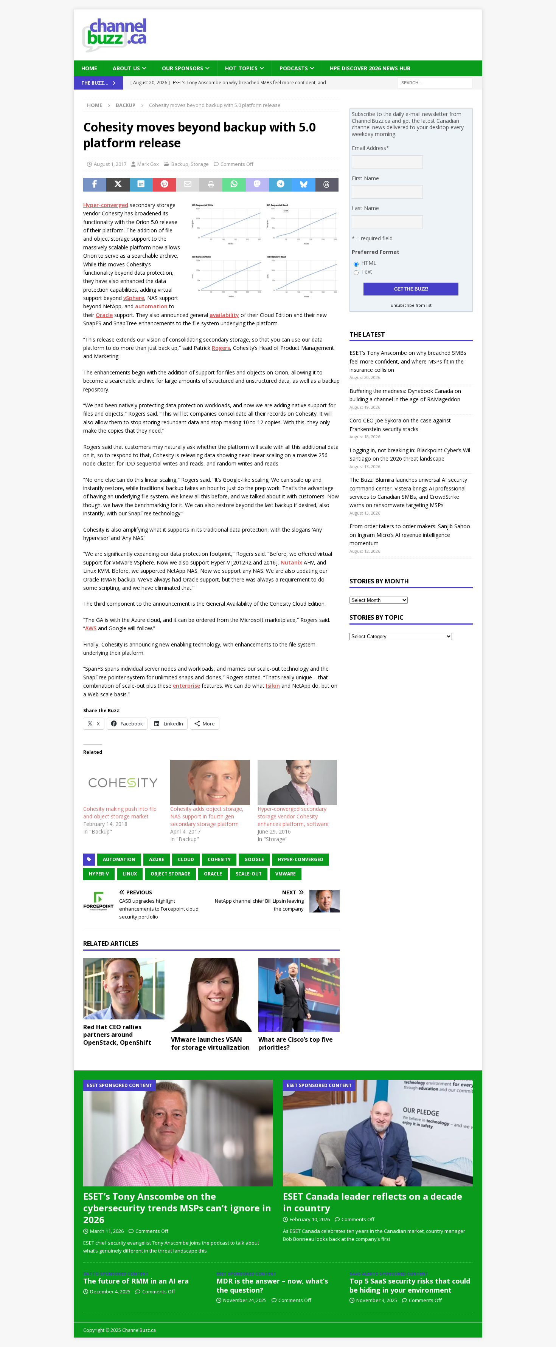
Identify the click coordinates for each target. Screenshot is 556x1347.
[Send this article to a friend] (187, 185)
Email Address (370, 148)
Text (366, 271)
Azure (156, 859)
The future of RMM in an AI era (136, 1280)
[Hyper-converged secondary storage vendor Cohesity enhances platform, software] (297, 782)
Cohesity (219, 859)
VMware (285, 874)
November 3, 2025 (376, 1300)
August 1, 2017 (110, 164)
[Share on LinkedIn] (141, 185)
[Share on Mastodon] (257, 185)
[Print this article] (210, 185)
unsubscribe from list (411, 305)
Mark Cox (148, 164)
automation (151, 306)
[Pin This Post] (164, 185)
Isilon (273, 685)
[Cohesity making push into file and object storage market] (123, 782)
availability (224, 315)
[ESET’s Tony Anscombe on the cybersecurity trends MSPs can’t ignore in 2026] (178, 1133)
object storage (170, 874)
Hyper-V (99, 874)
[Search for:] (435, 82)
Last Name (365, 208)
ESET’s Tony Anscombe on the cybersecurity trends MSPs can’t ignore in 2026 (177, 1208)
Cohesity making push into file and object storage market (120, 812)
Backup (179, 164)
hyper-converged (300, 859)
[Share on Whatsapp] (233, 185)
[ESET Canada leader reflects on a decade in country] (378, 1133)
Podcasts (294, 68)
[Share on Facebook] (94, 185)
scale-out (249, 874)
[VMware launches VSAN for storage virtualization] (211, 995)
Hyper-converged (105, 205)
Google (254, 859)
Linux (130, 874)
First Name (365, 178)
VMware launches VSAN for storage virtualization (210, 1043)
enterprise (186, 685)
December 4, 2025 (110, 1291)
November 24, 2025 (245, 1300)
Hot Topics (241, 68)
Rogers (221, 347)
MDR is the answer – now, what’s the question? (272, 1285)
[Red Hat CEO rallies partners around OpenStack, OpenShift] (124, 988)
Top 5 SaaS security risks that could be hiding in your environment (409, 1285)
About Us (126, 68)
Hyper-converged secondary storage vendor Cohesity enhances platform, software (293, 816)
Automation (119, 859)
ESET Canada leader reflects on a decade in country (372, 1202)
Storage (200, 164)
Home (89, 68)
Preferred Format (375, 251)
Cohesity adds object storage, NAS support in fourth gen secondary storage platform (207, 816)
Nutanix (291, 562)
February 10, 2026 (310, 1219)
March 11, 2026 (107, 1231)
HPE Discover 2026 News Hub (370, 68)
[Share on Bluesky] (303, 185)
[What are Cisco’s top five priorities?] (299, 995)
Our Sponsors (182, 68)
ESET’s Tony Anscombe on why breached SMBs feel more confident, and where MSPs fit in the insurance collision (407, 361)
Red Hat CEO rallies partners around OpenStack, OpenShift (117, 1035)
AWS (90, 628)
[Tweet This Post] (117, 185)
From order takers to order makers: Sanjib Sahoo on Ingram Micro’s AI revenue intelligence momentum (409, 535)
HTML (368, 262)
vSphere (133, 298)
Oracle (104, 315)
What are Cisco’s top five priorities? (295, 1043)
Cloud (186, 859)
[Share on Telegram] (280, 185)
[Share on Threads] (327, 185)
